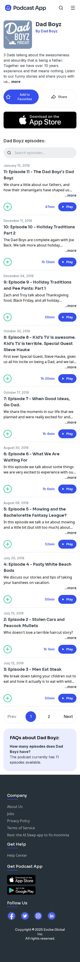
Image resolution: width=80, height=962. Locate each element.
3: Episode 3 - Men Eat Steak (33, 669)
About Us (15, 806)
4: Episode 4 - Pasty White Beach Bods (37, 567)
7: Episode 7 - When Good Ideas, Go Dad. (37, 401)
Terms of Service (21, 827)
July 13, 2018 (14, 613)
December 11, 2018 (18, 221)
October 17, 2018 (16, 392)
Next (68, 716)
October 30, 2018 (17, 331)
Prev (12, 716)
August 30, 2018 (16, 448)
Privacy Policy (18, 820)
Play (69, 207)
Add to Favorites (25, 97)
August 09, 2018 (16, 503)
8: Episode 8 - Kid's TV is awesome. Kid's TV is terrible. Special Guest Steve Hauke (40, 343)
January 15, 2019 (17, 165)
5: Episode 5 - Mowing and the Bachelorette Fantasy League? (35, 512)
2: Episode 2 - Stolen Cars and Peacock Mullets (34, 622)
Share (62, 97)
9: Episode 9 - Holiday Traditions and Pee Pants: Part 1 (37, 285)
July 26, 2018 (14, 558)
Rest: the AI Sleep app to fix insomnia (38, 835)
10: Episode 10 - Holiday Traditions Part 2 (39, 230)
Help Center (17, 855)
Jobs (10, 813)
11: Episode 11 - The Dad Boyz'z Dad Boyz (39, 174)
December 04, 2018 (19, 276)
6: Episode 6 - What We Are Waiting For (32, 457)
